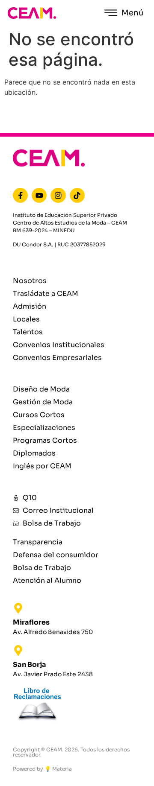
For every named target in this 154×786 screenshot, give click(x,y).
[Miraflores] (18, 608)
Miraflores (31, 622)
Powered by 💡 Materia (42, 769)
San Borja (29, 664)
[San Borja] (18, 650)
